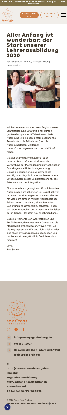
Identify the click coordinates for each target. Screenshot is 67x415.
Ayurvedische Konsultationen (27, 382)
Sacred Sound (16, 386)
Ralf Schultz (16, 61)
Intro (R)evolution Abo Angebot (28, 368)
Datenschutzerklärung (35, 404)
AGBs (53, 404)
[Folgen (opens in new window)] (8, 329)
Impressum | (14, 404)
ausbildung (44, 61)
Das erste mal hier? (29, 15)
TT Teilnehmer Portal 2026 (24, 391)
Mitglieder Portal (49, 15)
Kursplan (13, 373)
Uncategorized (14, 65)
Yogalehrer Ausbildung (22, 378)
